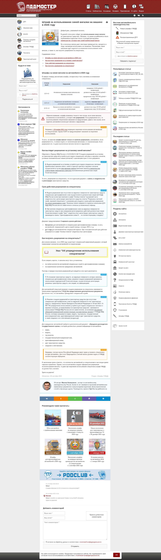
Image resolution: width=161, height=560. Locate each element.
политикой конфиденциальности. (88, 555)
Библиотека (97, 11)
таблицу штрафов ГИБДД (25, 161)
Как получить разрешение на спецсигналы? (59, 66)
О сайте (134, 11)
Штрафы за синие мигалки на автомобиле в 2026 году (63, 58)
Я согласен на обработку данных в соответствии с (73, 542)
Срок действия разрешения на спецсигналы (59, 63)
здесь (27, 130)
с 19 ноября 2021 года (60, 129)
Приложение (125, 11)
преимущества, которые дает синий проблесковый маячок (80, 40)
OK (116, 555)
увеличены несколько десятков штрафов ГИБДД (27, 156)
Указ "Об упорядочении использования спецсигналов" (77, 252)
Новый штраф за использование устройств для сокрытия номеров (26, 182)
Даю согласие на (29, 94)
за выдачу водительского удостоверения (25, 117)
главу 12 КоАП (28, 160)
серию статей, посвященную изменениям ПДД (26, 133)
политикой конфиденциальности (90, 542)
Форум (141, 11)
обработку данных (132, 56)
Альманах (107, 11)
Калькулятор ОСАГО (24, 142)
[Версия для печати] (107, 22)
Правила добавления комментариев (97, 516)
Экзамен (115, 11)
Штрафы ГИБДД (102, 376)
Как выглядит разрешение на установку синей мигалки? (63, 60)
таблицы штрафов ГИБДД (30, 171)
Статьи (88, 11)
